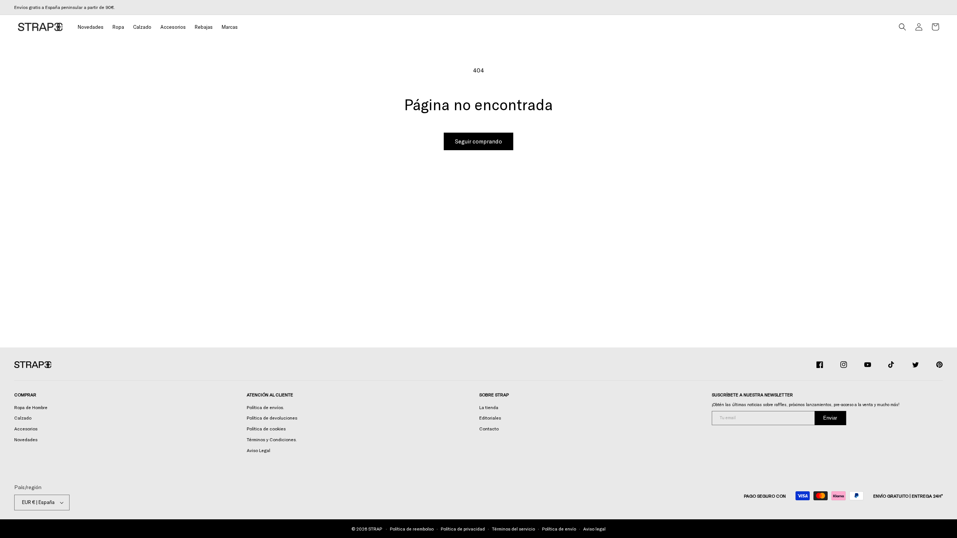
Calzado (22, 417)
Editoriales (490, 417)
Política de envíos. (265, 407)
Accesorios (25, 428)
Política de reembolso (412, 528)
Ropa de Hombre (30, 407)
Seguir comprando (478, 141)
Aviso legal (594, 528)
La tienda (488, 407)
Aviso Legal (258, 450)
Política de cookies (266, 428)
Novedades (25, 439)
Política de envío (559, 528)
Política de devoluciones (272, 417)
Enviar (830, 418)
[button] (118, 27)
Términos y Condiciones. (272, 439)
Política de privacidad (463, 528)
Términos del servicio (513, 528)
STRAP (375, 528)
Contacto (489, 428)
